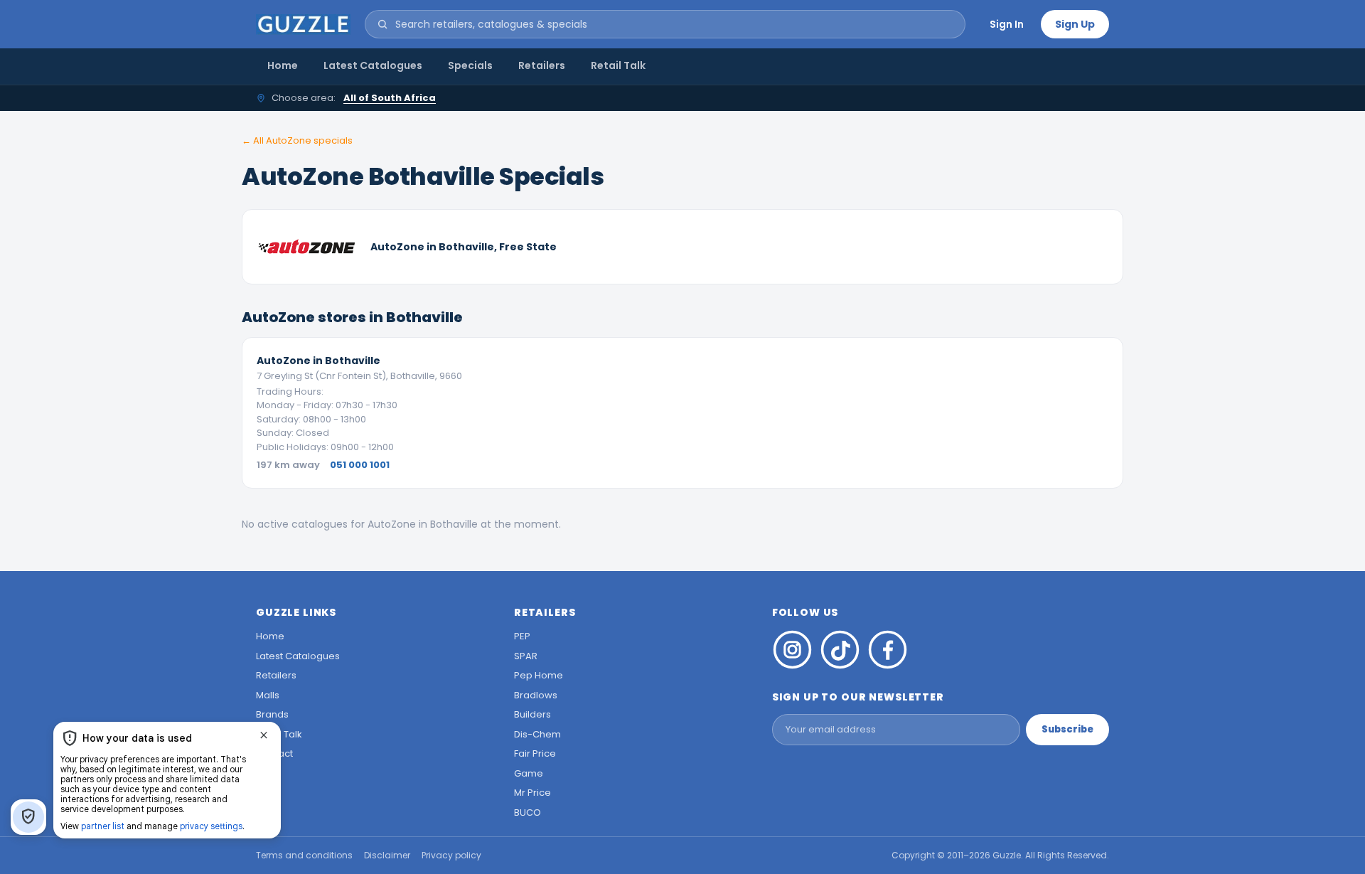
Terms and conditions (304, 855)
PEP (522, 636)
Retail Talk (618, 65)
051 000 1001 (360, 464)
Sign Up (1075, 24)
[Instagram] (792, 649)
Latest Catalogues (372, 65)
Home (282, 65)
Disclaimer (387, 855)
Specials (470, 65)
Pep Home (538, 675)
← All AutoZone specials (297, 140)
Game (528, 773)
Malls (267, 695)
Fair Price (535, 753)
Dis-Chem (537, 734)
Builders (532, 714)
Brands (272, 714)
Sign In (1007, 24)
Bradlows (535, 695)
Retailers (541, 65)
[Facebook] (887, 649)
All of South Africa (389, 98)
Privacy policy (451, 855)
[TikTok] (840, 649)
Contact (274, 753)
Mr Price (532, 792)
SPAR (525, 656)
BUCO (527, 812)
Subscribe (1067, 729)
